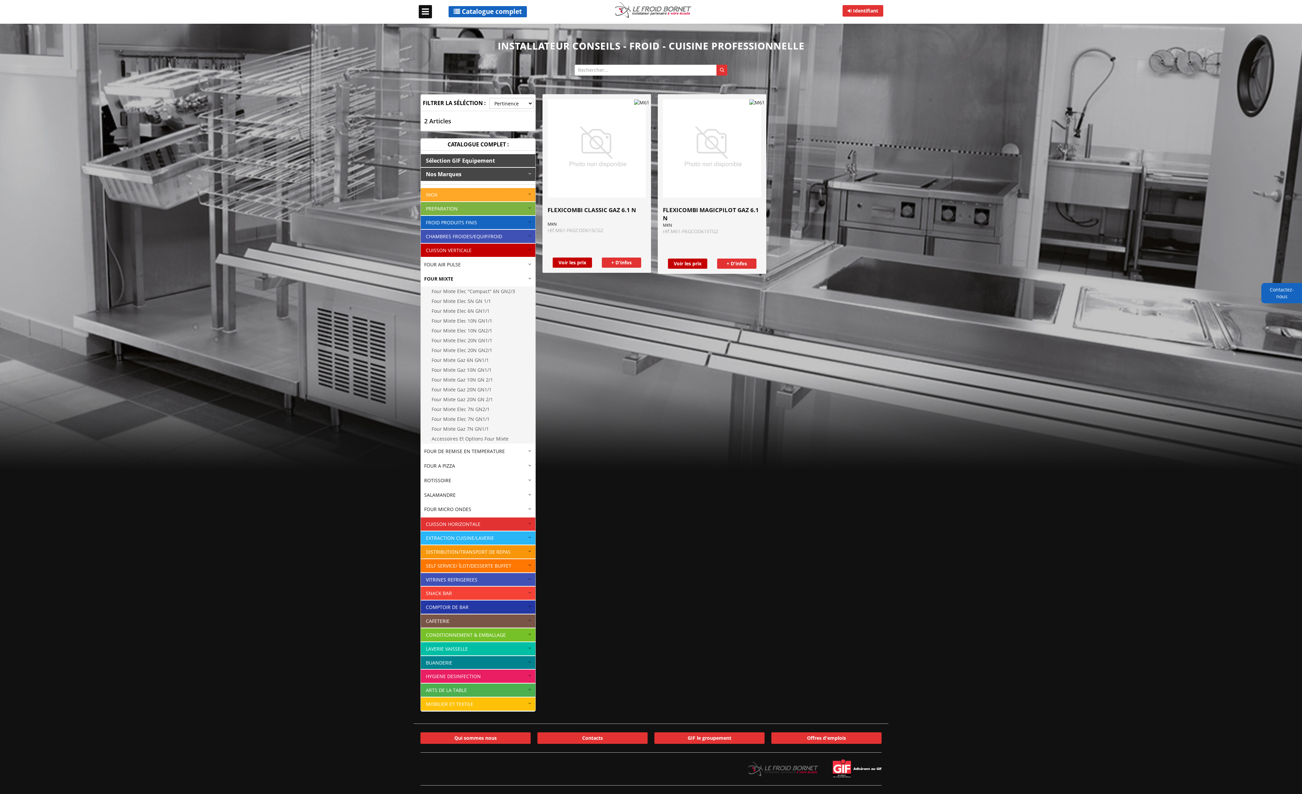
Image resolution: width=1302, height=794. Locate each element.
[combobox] (651, 70)
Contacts (592, 738)
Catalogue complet (491, 11)
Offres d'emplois (826, 738)
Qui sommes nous (475, 738)
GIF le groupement (709, 738)
